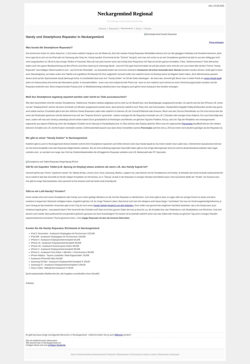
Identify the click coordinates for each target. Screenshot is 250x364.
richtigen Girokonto (56, 345)
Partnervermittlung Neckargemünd (91, 354)
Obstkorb (102, 28)
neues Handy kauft (212, 78)
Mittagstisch (114, 28)
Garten (146, 354)
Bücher (139, 28)
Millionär (119, 335)
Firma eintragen (216, 42)
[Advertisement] (125, 311)
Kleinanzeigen (122, 354)
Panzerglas (187, 124)
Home (73, 354)
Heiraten (147, 28)
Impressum (174, 354)
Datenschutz (163, 354)
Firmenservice (136, 354)
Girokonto (111, 354)
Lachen (154, 354)
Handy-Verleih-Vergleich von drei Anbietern (113, 205)
